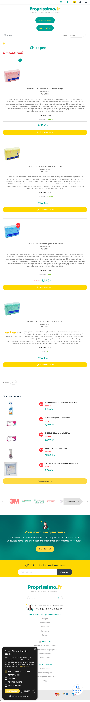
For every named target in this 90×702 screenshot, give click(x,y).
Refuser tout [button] (28, 691)
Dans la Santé (45, 658)
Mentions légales (45, 673)
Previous (3, 501)
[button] (20, 696)
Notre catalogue (45, 28)
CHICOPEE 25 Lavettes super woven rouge (45, 88)
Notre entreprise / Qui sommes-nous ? (45, 614)
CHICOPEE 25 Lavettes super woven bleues (45, 243)
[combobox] (45, 598)
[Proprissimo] (9, 1)
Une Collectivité (45, 654)
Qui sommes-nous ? (45, 20)
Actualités (45, 627)
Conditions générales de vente (45, 677)
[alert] (20, 673)
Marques (45, 618)
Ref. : (43, 94)
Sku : (42, 92)
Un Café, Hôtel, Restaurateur (45, 645)
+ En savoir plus (45, 115)
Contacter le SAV (45, 549)
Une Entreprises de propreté (45, 649)
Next (87, 501)
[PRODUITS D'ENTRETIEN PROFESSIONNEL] (45, 584)
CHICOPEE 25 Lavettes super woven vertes (45, 321)
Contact (45, 635)
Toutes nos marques (72, 501)
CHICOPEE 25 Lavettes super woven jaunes (45, 166)
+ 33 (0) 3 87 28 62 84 (49, 608)
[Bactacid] (51, 501)
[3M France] (14, 501)
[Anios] (39, 501)
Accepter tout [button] (12, 691)
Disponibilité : (42, 119)
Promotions (45, 623)
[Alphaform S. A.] (27, 501)
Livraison (45, 631)
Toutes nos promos (45, 481)
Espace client (45, 668)
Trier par (65, 35)
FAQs (45, 681)
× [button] (35, 649)
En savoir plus (24, 667)
